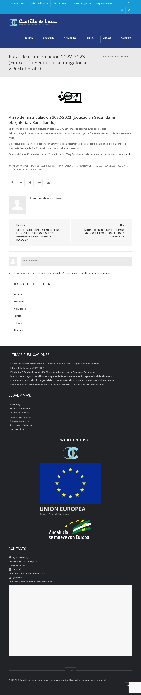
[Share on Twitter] (21, 182)
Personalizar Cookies (20, 416)
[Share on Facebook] (12, 182)
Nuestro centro (18, 3)
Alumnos (126, 37)
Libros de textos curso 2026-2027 (27, 368)
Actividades (70, 37)
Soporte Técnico (18, 429)
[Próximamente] (121, 10)
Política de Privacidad (20, 408)
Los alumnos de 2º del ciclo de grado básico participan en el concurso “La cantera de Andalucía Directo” (62, 380)
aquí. (128, 154)
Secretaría (48, 37)
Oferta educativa (39, 3)
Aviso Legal (16, 404)
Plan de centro (60, 3)
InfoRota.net (100, 680)
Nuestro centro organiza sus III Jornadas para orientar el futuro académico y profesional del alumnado (61, 376)
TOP (71, 670)
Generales (110, 166)
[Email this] (48, 182)
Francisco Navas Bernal (46, 198)
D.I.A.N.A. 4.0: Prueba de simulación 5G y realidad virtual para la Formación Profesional (52, 372)
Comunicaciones (65, 166)
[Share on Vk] (39, 182)
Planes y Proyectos (82, 3)
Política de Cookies (19, 412)
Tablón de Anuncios (18, 169)
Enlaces (107, 37)
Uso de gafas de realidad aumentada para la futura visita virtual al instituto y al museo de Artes (57, 384)
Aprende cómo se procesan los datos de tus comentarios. (81, 273)
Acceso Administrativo (21, 425)
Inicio (30, 37)
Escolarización (84, 166)
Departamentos (104, 3)
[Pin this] (30, 182)
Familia (90, 37)
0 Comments (36, 169)
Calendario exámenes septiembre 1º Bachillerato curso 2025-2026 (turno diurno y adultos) (54, 363)
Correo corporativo (19, 421)
